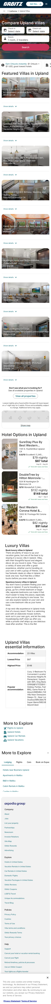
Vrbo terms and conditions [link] (15, 928)
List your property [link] (11, 823)
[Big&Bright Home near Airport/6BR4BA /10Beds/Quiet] (25, 261)
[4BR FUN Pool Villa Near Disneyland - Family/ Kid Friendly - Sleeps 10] (25, 295)
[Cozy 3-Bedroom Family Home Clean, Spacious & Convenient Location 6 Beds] (25, 90)
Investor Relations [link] (12, 837)
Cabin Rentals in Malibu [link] (13, 786)
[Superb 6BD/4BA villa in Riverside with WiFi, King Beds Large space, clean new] (25, 158)
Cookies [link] (8, 919)
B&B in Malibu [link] (9, 780)
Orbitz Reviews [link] (11, 885)
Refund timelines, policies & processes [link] (20, 962)
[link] (25, 728)
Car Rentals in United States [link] (16, 871)
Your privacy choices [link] (13, 937)
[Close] (47, 977)
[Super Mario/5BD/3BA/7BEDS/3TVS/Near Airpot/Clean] (25, 363)
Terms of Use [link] (10, 923)
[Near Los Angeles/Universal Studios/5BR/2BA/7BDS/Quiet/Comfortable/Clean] (25, 329)
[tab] (8, 762)
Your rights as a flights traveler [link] (16, 971)
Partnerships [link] (9, 828)
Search (25, 47)
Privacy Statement (12, 1001)
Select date (14, 31)
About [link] (7, 814)
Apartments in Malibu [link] (12, 775)
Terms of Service (29, 1001)
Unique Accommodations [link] (14, 898)
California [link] (13, 11)
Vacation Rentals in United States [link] (18, 866)
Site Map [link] (8, 841)
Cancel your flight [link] (12, 958)
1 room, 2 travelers (18, 39)
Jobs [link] (6, 818)
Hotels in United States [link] (14, 862)
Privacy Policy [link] (10, 914)
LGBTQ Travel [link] (10, 894)
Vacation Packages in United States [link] (19, 880)
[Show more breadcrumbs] (4, 11)
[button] (25, 106)
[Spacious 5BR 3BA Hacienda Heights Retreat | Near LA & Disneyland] (25, 124)
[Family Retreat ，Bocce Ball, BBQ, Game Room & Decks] (25, 227)
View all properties (25, 396)
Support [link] (8, 949)
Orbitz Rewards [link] (11, 846)
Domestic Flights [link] (11, 875)
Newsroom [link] (9, 832)
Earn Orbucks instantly (16, 64)
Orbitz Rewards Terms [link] (13, 933)
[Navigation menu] (46, 4)
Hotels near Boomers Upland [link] (16, 770)
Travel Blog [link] (9, 903)
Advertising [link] (9, 850)
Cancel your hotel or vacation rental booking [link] (22, 953)
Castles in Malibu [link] (10, 791)
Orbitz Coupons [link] (11, 889)
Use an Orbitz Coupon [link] (13, 967)
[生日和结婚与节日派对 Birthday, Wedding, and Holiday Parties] (25, 192)
